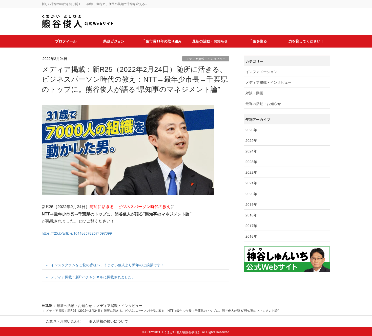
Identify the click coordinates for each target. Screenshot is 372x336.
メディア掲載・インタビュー (205, 58)
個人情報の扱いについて (108, 321)
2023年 (251, 161)
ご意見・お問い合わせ (63, 321)
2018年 (251, 214)
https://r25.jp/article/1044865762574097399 (77, 233)
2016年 (251, 236)
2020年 (251, 193)
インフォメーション (261, 71)
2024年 (251, 150)
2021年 (251, 182)
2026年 (251, 129)
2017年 (251, 225)
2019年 (251, 204)
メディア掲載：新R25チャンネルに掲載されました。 (93, 276)
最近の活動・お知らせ (263, 103)
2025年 (251, 140)
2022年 (251, 172)
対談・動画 (254, 92)
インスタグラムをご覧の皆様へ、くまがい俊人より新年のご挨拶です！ (107, 264)
